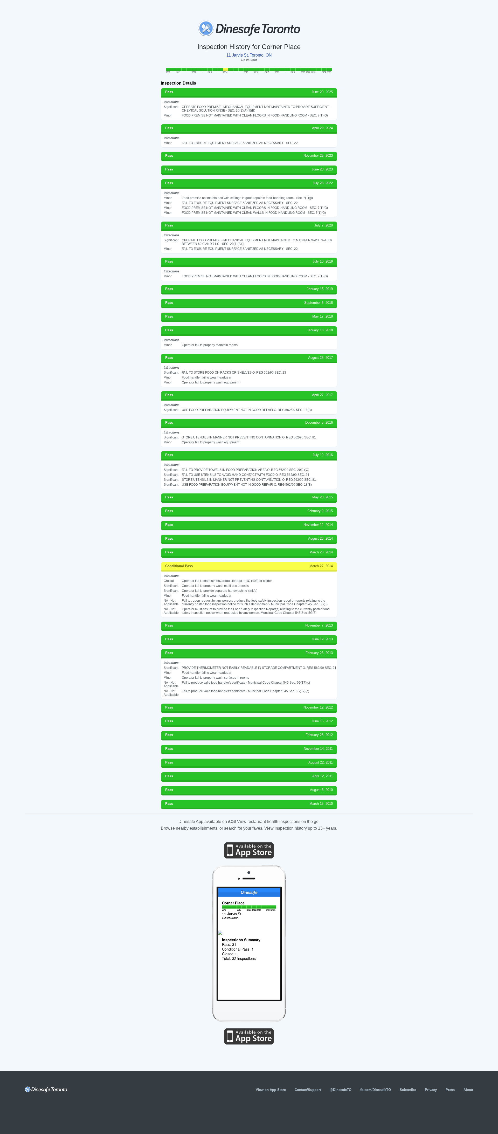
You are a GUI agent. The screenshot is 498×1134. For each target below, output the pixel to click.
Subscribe (408, 1090)
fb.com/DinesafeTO (375, 1090)
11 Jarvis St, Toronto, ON (249, 55)
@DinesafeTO (340, 1090)
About (468, 1090)
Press (450, 1090)
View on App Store (271, 1090)
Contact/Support (308, 1090)
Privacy (431, 1090)
